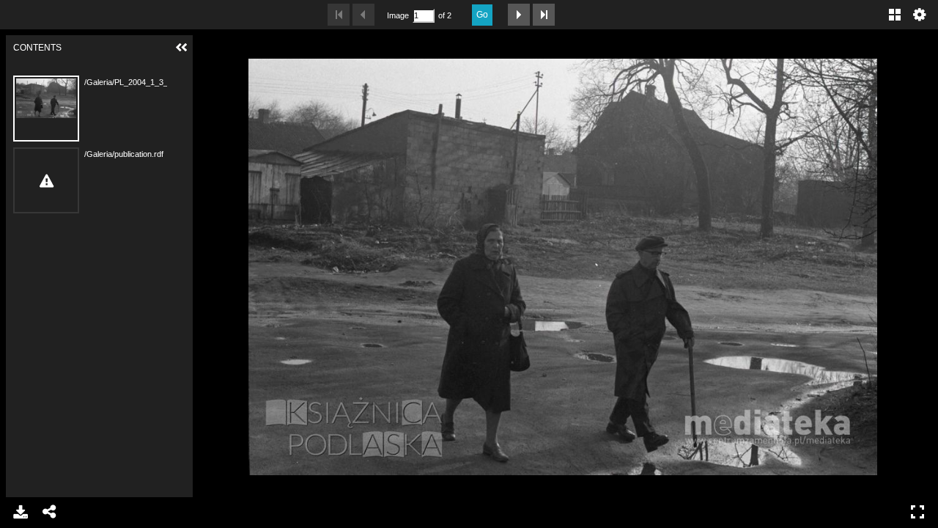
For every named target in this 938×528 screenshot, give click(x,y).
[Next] (915, 266)
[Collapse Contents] (181, 47)
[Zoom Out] (236, 47)
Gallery (894, 14)
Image (398, 15)
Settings (919, 14)
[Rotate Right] (261, 47)
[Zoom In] (211, 47)
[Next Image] (518, 14)
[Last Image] (543, 14)
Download (20, 512)
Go (482, 15)
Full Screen (917, 512)
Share (49, 512)
